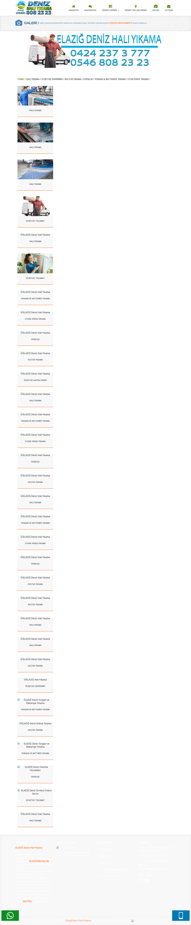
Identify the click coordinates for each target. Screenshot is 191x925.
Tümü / (21, 79)
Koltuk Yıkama (107, 856)
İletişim (169, 10)
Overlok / (88, 79)
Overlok (104, 862)
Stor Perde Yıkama (109, 876)
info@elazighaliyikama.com (153, 868)
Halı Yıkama (106, 849)
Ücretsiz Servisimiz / (52, 79)
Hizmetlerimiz (110, 10)
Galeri (155, 10)
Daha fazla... (21, 909)
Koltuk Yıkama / (74, 79)
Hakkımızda (90, 10)
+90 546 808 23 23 (160, 860)
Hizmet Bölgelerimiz (136, 10)
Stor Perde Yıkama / (139, 79)
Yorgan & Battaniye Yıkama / (111, 79)
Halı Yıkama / (33, 79)
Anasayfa (74, 10)
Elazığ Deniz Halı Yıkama (78, 920)
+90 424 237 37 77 (160, 855)
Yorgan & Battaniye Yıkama (114, 869)
